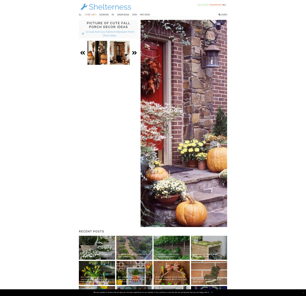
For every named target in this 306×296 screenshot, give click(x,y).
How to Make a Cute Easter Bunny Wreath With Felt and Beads (171, 279)
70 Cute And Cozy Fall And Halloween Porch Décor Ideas (109, 33)
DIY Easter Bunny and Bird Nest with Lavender (207, 281)
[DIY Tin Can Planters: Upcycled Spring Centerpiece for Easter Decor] (97, 273)
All (80, 14)
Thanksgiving (215, 5)
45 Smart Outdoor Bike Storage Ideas (205, 255)
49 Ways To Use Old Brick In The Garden (133, 255)
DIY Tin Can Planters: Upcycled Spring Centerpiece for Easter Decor (96, 279)
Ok (212, 292)
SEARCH (224, 14)
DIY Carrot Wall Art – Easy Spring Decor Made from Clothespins (133, 279)
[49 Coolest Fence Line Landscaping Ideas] (172, 248)
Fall (224, 5)
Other (134, 14)
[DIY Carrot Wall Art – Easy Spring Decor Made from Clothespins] (134, 273)
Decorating (104, 14)
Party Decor (145, 14)
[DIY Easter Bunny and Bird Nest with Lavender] (209, 273)
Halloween (203, 5)
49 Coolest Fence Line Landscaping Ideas (167, 255)
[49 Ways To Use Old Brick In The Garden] (134, 248)
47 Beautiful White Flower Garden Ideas (95, 255)
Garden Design (123, 14)
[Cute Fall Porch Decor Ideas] (97, 53)
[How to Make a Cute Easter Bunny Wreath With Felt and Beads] (172, 273)
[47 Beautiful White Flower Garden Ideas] (97, 248)
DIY (113, 14)
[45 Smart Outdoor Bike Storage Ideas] (209, 248)
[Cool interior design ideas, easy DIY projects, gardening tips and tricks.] (106, 11)
